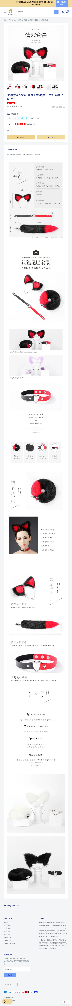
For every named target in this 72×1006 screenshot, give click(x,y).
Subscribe (10, 975)
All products (12, 20)
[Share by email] (64, 106)
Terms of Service (9, 943)
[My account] (63, 12)
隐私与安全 (7, 937)
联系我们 (7, 928)
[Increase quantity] (26, 130)
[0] (67, 12)
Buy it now (51, 137)
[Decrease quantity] (16, 130)
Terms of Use (8, 940)
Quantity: (10, 130)
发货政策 (7, 934)
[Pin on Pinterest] (57, 106)
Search (6, 922)
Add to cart (21, 137)
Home (5, 20)
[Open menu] (5, 11)
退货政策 (7, 931)
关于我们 (7, 925)
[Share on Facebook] (53, 106)
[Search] (56, 12)
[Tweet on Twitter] (60, 106)
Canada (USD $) (9, 984)
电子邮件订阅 (63, 3)
